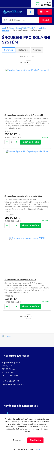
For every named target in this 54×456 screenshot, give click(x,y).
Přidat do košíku (30, 141)
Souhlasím (35, 440)
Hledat (45, 20)
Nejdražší (37, 50)
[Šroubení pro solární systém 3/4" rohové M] (27, 90)
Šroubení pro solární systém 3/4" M (20, 279)
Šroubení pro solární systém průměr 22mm (23, 196)
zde (38, 449)
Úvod (4, 28)
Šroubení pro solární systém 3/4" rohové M (23, 115)
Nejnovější (8, 50)
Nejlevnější (23, 50)
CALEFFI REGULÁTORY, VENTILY (22, 28)
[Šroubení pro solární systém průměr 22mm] (27, 171)
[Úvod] (12, 11)
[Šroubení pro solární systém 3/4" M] (27, 255)
